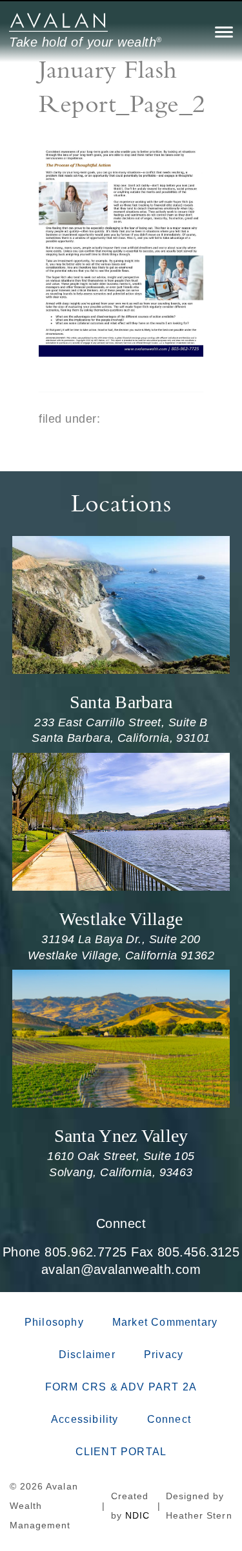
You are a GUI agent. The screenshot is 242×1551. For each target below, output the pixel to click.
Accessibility (85, 1419)
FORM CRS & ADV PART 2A (121, 1386)
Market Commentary (164, 1322)
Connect (121, 1223)
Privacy (163, 1354)
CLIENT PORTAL (121, 1451)
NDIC (137, 1515)
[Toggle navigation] (224, 31)
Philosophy (54, 1322)
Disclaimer (87, 1354)
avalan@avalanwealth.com (121, 1269)
